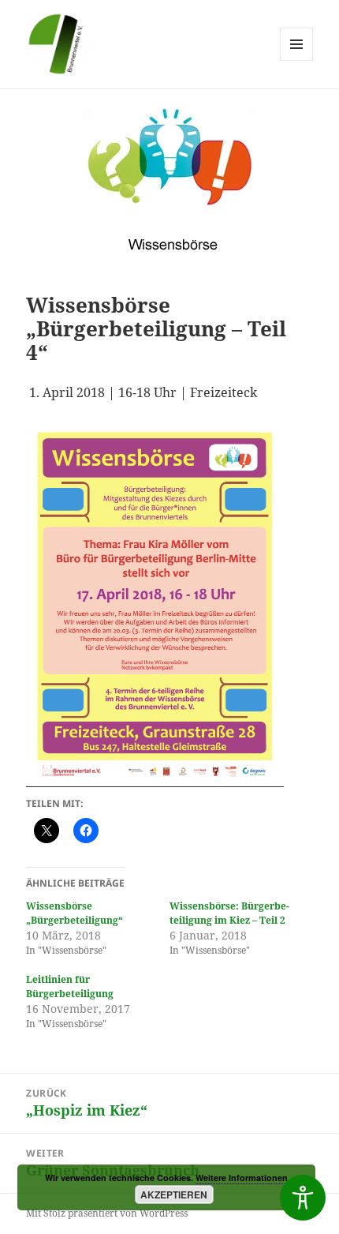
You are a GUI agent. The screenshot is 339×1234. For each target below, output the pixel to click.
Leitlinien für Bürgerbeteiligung (70, 986)
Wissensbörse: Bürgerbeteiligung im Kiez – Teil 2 (229, 913)
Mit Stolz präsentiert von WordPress (107, 1213)
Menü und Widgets (297, 60)
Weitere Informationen (242, 1177)
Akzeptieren (173, 1194)
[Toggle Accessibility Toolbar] (302, 1197)
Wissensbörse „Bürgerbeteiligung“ (74, 913)
